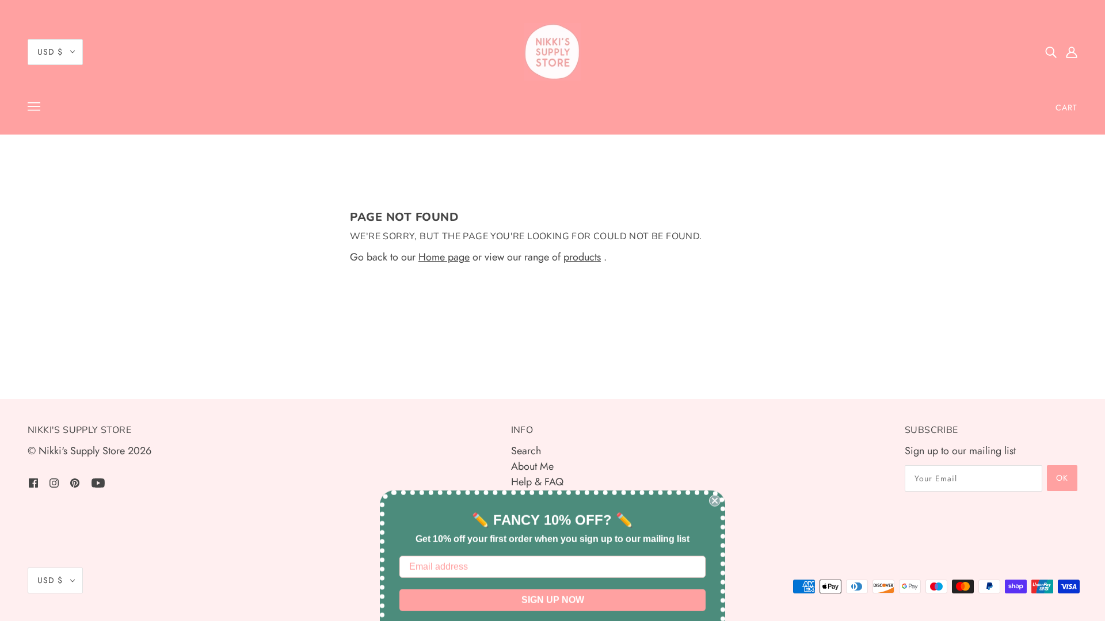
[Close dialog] (715, 465)
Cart (1066, 107)
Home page (444, 257)
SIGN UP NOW (552, 565)
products (582, 257)
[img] (1051, 52)
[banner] (552, 51)
